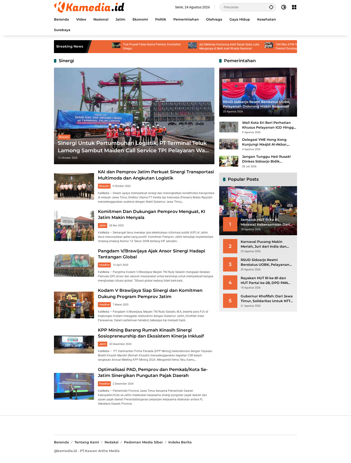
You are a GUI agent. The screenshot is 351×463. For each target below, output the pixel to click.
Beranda (61, 442)
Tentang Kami (86, 442)
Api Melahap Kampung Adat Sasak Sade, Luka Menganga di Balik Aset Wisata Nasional (213, 46)
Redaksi (111, 442)
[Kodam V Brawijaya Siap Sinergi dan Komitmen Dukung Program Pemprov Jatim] (74, 305)
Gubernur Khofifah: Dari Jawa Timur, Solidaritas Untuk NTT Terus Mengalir (267, 298)
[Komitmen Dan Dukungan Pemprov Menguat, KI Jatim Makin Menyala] (74, 226)
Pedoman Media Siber (143, 442)
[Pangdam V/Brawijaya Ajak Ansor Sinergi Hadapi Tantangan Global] (74, 265)
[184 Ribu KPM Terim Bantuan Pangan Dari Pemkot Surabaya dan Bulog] (252, 46)
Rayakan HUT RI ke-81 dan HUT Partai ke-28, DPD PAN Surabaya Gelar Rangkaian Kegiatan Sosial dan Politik (264, 280)
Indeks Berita (180, 442)
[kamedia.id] (90, 7)
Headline (104, 265)
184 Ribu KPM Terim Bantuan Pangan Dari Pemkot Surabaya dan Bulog (286, 46)
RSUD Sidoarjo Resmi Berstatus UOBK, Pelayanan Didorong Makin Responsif (265, 262)
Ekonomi (64, 137)
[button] (271, 7)
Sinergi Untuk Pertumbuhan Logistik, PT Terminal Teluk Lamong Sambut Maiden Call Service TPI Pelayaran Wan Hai (133, 147)
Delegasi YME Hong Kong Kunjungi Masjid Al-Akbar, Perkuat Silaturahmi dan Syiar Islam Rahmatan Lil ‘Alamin (268, 142)
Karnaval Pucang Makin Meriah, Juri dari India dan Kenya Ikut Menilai (264, 244)
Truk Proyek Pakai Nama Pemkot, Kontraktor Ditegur (135, 46)
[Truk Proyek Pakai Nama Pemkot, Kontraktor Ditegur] (99, 46)
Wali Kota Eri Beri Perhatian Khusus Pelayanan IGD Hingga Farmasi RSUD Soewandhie (269, 125)
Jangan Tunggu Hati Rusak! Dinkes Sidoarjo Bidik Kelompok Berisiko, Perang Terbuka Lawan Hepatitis (266, 159)
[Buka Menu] (294, 7)
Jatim (102, 225)
